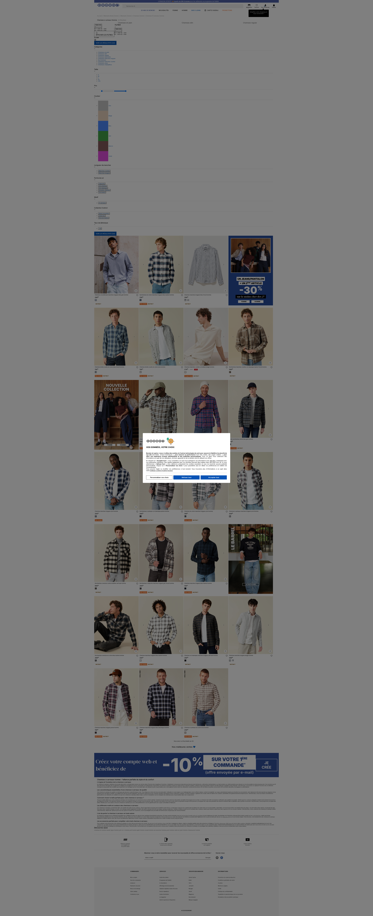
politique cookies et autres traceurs (161, 470)
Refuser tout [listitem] (186, 477)
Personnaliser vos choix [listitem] (159, 477)
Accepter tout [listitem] (213, 477)
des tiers (212, 461)
